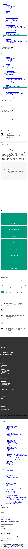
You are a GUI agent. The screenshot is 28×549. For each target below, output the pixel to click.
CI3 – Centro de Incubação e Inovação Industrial (16, 27)
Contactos (8, 13)
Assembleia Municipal (10, 58)
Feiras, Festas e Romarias (11, 475)
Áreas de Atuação (9, 60)
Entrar (16, 530)
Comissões (8, 62)
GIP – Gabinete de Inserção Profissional (14, 26)
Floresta (10, 446)
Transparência (6, 36)
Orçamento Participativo (11, 32)
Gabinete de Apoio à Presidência (15, 430)
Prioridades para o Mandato (14, 425)
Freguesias (8, 64)
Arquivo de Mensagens (13, 427)
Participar (5, 28)
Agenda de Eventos (10, 19)
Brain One (9, 416)
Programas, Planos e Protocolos (12, 40)
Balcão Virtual (6, 35)
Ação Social (10, 437)
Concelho (3, 366)
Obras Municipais (12, 447)
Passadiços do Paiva (10, 16)
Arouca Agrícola (9, 489)
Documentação (9, 59)
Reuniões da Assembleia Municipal (15, 434)
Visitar (4, 14)
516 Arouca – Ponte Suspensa (12, 18)
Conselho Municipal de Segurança (15, 459)
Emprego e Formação (12, 443)
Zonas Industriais (9, 22)
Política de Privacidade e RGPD (18, 546)
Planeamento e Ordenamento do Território (9, 385)
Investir (4, 21)
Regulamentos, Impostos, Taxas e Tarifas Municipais (16, 41)
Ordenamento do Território (13, 448)
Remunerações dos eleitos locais (15, 429)
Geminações (8, 466)
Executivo (8, 57)
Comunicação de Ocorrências (12, 30)
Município (5, 55)
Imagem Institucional (10, 464)
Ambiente (3, 382)
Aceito (7, 547)
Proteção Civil (4, 388)
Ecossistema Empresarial (11, 483)
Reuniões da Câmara (12, 432)
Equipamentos (9, 61)
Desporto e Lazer (11, 441)
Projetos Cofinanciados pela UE (7, 389)
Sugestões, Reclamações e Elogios (13, 34)
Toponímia (10, 462)
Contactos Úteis (9, 468)
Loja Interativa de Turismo (11, 20)
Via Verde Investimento (10, 25)
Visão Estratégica (9, 481)
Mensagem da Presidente (11, 423)
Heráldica (10, 461)
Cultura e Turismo (12, 442)
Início (4, 421)
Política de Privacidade (6, 373)
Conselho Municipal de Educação (15, 457)
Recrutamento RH (5, 384)
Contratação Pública (10, 42)
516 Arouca (3, 398)
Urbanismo (3, 381)
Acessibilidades (9, 23)
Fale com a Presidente (10, 29)
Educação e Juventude (5, 383)
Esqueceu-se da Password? (6, 519)
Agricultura (10, 445)
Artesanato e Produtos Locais (12, 477)
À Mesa (7, 476)
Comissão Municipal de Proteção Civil (16, 454)
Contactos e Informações (11, 478)
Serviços (7, 33)
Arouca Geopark (9, 15)
